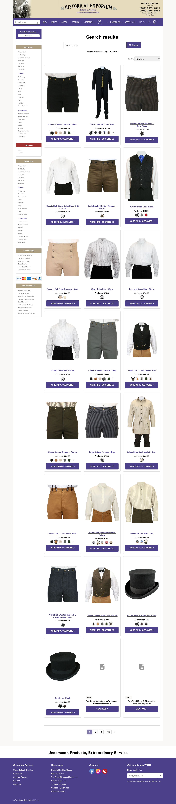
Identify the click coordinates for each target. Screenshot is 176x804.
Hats (19, 100)
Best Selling (21, 55)
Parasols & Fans (23, 236)
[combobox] (94, 45)
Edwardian (115, 22)
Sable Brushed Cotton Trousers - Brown (102, 207)
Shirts (20, 94)
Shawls (20, 233)
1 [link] (89, 731)
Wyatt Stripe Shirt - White (102, 289)
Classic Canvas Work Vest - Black (141, 370)
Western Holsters (23, 113)
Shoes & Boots (22, 106)
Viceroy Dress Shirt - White (62, 370)
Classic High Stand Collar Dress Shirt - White (62, 207)
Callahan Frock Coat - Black (102, 124)
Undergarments (23, 222)
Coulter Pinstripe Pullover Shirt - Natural (102, 533)
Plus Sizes (21, 175)
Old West (99, 22)
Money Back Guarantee (25, 255)
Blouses (20, 203)
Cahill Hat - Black (62, 698)
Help (141, 22)
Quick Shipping (22, 264)
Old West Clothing (23, 293)
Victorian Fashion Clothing (26, 296)
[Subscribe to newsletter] (160, 775)
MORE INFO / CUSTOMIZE (62, 139)
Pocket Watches (23, 116)
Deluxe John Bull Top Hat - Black (141, 615)
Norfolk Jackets (23, 310)
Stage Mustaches (23, 131)
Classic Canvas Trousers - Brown (62, 533)
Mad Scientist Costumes (25, 305)
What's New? (22, 52)
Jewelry (20, 227)
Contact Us (17, 773)
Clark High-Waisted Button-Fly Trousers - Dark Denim (62, 616)
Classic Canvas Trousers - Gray (102, 370)
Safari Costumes (23, 302)
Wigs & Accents (23, 225)
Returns (16, 780)
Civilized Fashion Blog (60, 787)
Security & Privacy (24, 261)
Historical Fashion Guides (61, 770)
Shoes (64, 22)
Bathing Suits (22, 134)
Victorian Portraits (58, 784)
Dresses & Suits (23, 197)
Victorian (88, 22)
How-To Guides (57, 773)
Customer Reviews (24, 258)
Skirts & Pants (22, 208)
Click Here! (28, 36)
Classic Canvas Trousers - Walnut (62, 452)
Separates (21, 86)
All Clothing (21, 77)
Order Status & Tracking (23, 770)
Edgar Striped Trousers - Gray (102, 452)
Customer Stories (58, 780)
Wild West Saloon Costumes (27, 313)
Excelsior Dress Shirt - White (141, 289)
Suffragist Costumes (24, 290)
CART (155, 21)
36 (108, 731)
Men (45, 22)
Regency (76, 22)
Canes (20, 122)
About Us (17, 784)
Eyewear (20, 128)
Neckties (20, 103)
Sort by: (131, 59)
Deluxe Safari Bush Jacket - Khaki (142, 452)
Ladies (54, 22)
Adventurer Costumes (25, 308)
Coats (20, 88)
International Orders (24, 267)
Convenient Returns (24, 270)
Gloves (20, 125)
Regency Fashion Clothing (26, 299)
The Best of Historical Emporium (64, 777)
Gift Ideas (21, 66)
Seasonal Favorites (24, 58)
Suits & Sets (22, 83)
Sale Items (21, 69)
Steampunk (130, 22)
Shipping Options (20, 777)
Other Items (21, 137)
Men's (20, 150)
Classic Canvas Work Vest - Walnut (102, 615)
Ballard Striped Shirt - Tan (141, 533)
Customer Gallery (58, 791)
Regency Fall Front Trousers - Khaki (62, 289)
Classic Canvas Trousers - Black (62, 124)
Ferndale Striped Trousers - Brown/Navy (142, 124)
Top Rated (21, 63)
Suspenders (22, 119)
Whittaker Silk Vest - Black (141, 207)
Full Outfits (21, 80)
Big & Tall (21, 60)
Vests (19, 91)
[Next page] (115, 732)
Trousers (21, 97)
